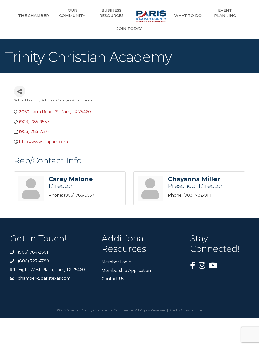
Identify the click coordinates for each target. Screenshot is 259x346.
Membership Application (126, 270)
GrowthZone (191, 310)
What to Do (188, 15)
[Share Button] (19, 91)
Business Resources (111, 13)
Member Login (116, 262)
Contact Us (113, 278)
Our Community (72, 13)
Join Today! (129, 28)
